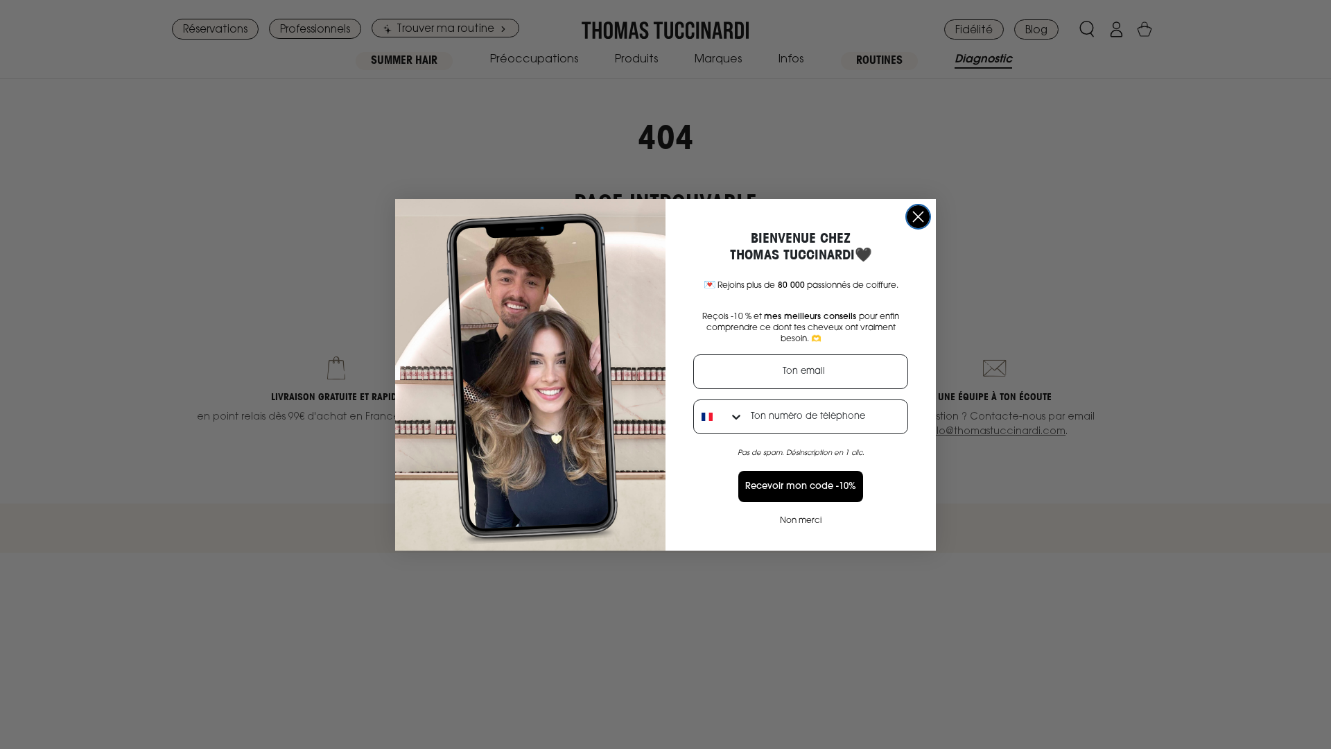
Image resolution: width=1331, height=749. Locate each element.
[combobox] (719, 416)
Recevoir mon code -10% (800, 486)
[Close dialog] (918, 217)
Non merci (800, 521)
